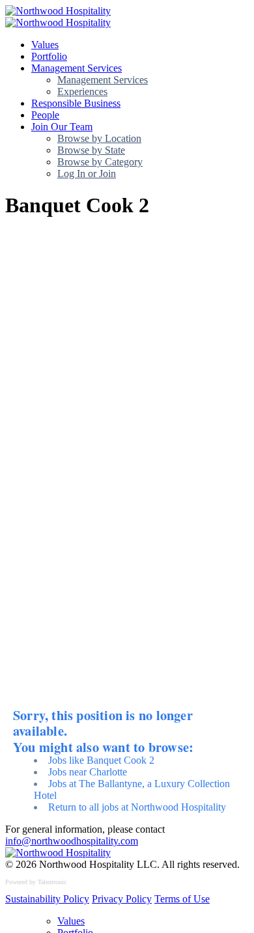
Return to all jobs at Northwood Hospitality (137, 807)
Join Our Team (61, 126)
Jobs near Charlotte (87, 771)
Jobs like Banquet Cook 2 (101, 760)
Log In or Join (86, 173)
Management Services (76, 68)
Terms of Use (182, 898)
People (45, 114)
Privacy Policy (122, 898)
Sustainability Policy (47, 898)
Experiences (82, 91)
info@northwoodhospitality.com (71, 840)
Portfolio (49, 56)
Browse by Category (100, 161)
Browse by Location (99, 138)
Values (45, 44)
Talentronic (52, 881)
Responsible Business (75, 103)
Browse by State (91, 150)
